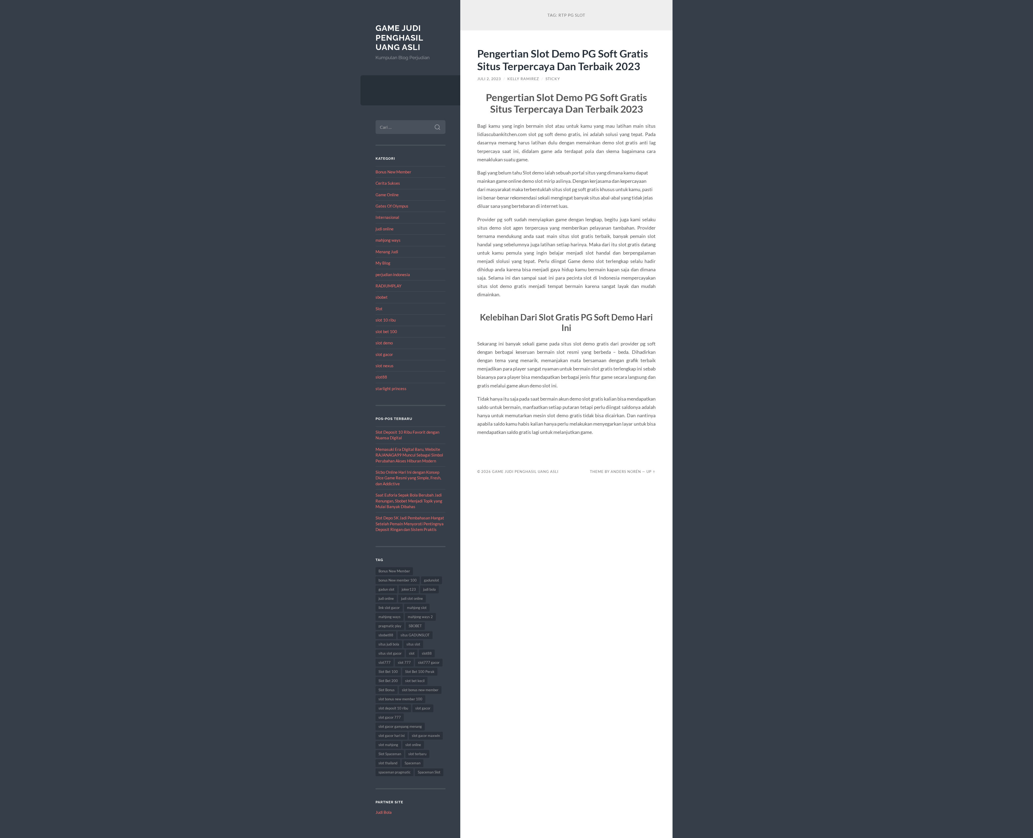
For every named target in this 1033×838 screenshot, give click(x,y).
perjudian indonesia (393, 274)
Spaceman (412, 763)
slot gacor (384, 354)
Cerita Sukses (388, 183)
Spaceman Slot (429, 772)
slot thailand (387, 763)
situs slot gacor (390, 653)
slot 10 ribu (386, 320)
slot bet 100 (386, 331)
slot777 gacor (429, 662)
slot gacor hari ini (391, 735)
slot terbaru (417, 754)
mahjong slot (417, 607)
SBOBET (415, 626)
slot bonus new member (420, 690)
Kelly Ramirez (523, 79)
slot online (413, 745)
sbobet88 (385, 635)
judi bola (429, 589)
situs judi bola (388, 644)
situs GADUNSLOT (415, 635)
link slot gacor (389, 607)
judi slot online (412, 598)
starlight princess (391, 388)
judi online (385, 228)
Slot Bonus (386, 690)
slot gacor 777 (389, 717)
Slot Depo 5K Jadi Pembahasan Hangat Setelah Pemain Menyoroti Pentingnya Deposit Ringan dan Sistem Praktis (410, 523)
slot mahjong (388, 745)
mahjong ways (388, 240)
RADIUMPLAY (388, 285)
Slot (379, 308)
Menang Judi (387, 251)
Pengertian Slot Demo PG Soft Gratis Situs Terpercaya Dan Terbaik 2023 (562, 59)
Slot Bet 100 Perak (419, 671)
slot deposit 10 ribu (393, 708)
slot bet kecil (414, 681)
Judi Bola (384, 812)
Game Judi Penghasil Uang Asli (399, 37)
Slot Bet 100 (388, 671)
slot (412, 653)
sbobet (382, 297)
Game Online (387, 194)
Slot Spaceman (389, 754)
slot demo (384, 342)
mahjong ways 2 (420, 617)
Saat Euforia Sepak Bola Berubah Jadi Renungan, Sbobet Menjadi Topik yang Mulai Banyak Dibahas (409, 501)
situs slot (413, 644)
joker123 (409, 589)
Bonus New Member (393, 171)
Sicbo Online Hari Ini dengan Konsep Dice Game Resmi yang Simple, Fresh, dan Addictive (408, 478)
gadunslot (431, 580)
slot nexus (385, 365)
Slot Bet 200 (388, 681)
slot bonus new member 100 (400, 699)
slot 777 (404, 662)
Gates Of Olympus (392, 206)
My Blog (383, 263)
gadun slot (386, 589)
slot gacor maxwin (426, 735)
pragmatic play (389, 626)
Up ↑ (651, 471)
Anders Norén (626, 471)
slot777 (384, 662)
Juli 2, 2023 (489, 79)
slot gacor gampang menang (400, 726)
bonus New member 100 (397, 580)
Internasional (387, 217)
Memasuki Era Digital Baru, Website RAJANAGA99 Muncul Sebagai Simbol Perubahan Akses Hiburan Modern (409, 455)
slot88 (381, 377)
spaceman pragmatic (394, 772)
